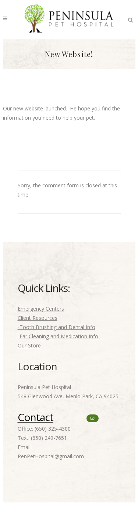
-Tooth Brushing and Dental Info (56, 327)
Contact (35, 417)
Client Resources (37, 317)
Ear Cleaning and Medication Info (59, 336)
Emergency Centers (41, 308)
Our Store (29, 345)
